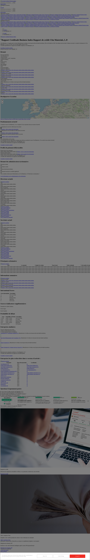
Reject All (45, 556)
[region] (45, 556)
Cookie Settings (61, 556)
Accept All (77, 556)
